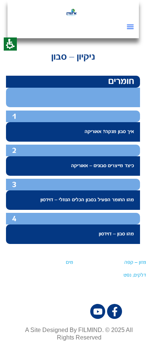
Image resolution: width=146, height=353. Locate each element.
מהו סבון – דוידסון (116, 234)
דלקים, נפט (135, 275)
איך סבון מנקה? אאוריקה (109, 131)
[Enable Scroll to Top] (15, 338)
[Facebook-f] (114, 311)
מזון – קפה (135, 262)
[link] (71, 12)
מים (69, 262)
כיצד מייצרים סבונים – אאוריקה (102, 165)
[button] (130, 26)
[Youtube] (97, 311)
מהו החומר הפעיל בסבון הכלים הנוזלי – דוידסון (87, 199)
